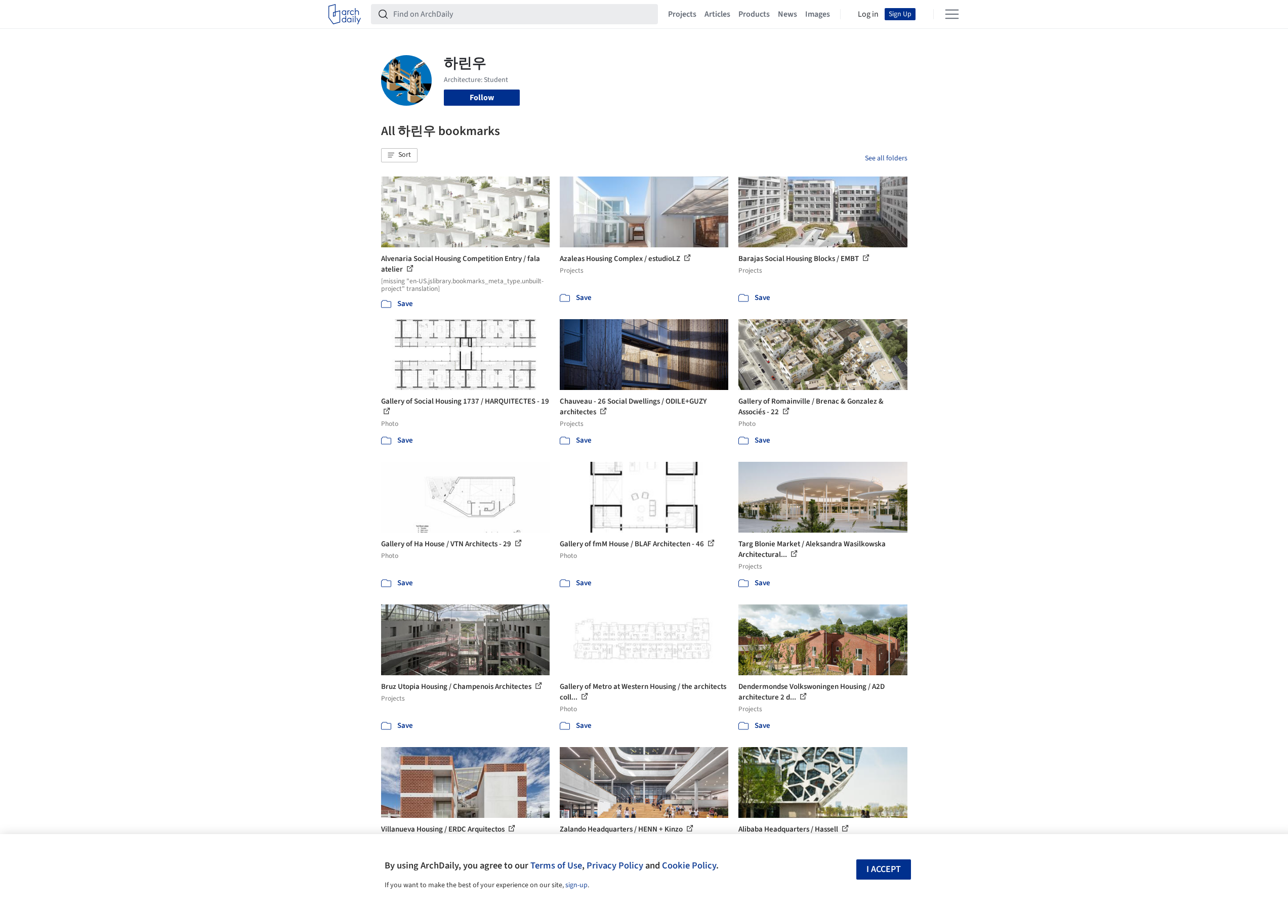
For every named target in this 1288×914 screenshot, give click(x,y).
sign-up (576, 885)
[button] (399, 155)
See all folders (886, 158)
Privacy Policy (615, 865)
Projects (682, 14)
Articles (717, 14)
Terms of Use (556, 865)
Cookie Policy (689, 865)
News (787, 14)
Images (817, 14)
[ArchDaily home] (344, 14)
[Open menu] (952, 14)
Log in (868, 14)
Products (754, 14)
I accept (883, 869)
